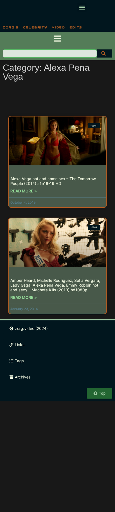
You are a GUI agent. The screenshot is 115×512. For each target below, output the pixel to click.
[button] (82, 7)
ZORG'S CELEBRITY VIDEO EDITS (42, 27)
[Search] (104, 53)
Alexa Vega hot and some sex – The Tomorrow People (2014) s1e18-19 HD (53, 181)
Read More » (23, 191)
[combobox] (50, 53)
